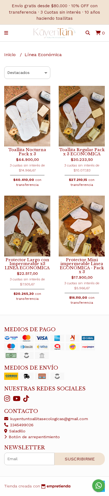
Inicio (10, 54)
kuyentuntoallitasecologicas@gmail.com (48, 419)
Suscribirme (80, 459)
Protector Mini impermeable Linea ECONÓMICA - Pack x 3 (82, 265)
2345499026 (21, 425)
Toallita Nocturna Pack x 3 (27, 151)
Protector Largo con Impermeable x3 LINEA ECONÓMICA (27, 263)
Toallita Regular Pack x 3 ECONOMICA (82, 151)
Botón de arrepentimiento (33, 437)
